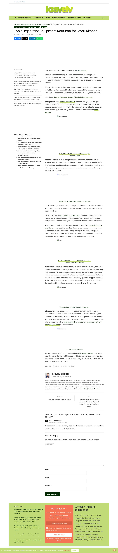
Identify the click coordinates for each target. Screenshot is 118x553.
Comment (49, 444)
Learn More (67, 550)
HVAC (48, 18)
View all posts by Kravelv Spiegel (61, 377)
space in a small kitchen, (69, 215)
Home (16, 24)
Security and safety (59, 18)
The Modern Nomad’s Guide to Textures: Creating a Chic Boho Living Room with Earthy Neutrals (27, 91)
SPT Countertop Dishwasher (74, 349)
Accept (75, 550)
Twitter (85, 389)
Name (47, 470)
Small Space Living (74, 18)
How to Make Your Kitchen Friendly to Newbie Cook (73, 97)
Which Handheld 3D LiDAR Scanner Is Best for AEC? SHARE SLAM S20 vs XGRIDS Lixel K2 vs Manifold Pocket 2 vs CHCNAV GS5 (27, 83)
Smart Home (87, 18)
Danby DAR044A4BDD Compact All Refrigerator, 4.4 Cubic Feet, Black (74, 155)
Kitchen (46, 24)
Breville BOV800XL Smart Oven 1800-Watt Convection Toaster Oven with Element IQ (74, 262)
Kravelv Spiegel (20, 34)
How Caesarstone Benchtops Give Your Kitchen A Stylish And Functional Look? (29, 153)
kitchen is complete (67, 101)
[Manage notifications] (114, 550)
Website (48, 486)
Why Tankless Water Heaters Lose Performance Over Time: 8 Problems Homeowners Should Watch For (25, 75)
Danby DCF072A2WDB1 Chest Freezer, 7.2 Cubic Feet (74, 201)
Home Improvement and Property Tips (31, 18)
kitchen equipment (86, 353)
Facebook (97, 389)
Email (47, 478)
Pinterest (90, 389)
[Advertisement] (59, 54)
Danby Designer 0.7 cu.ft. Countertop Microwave (74, 307)
